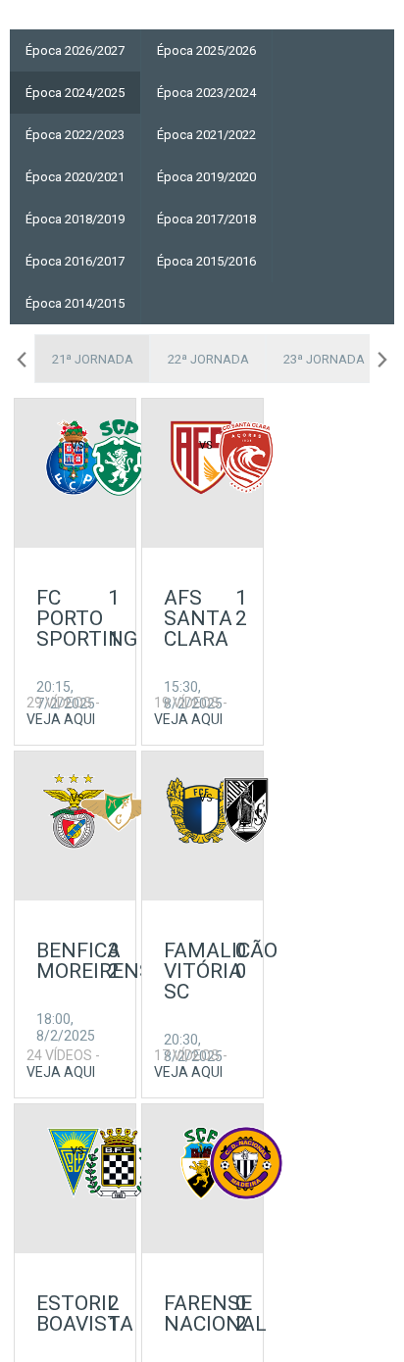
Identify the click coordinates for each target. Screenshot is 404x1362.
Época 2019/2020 (206, 177)
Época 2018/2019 (75, 219)
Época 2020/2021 (75, 177)
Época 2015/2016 (206, 261)
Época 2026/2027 (75, 50)
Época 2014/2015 (75, 303)
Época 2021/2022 (206, 134)
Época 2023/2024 (206, 92)
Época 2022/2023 (75, 134)
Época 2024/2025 (75, 92)
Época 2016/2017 (75, 261)
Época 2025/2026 (206, 50)
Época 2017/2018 (206, 219)
